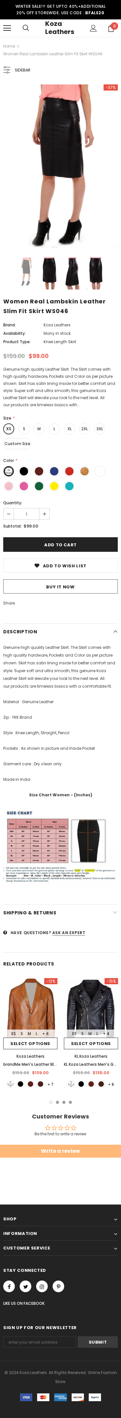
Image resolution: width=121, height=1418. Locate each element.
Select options (30, 1044)
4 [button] (70, 1102)
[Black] (20, 1084)
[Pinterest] (58, 1286)
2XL (84, 428)
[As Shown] (10, 1084)
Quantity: (12, 503)
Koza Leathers (59, 27)
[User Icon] (93, 28)
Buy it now (60, 587)
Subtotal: (12, 526)
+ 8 (111, 1084)
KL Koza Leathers (91, 1056)
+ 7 (50, 1084)
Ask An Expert (69, 932)
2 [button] (57, 1102)
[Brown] (30, 1084)
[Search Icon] (26, 28)
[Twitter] (25, 1286)
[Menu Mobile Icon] (7, 28)
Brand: (9, 325)
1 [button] (51, 1102)
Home (9, 46)
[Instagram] (42, 1286)
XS (8, 428)
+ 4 (45, 1033)
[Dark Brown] (40, 1084)
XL (69, 428)
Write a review (60, 1151)
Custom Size (17, 443)
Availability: (14, 333)
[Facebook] (9, 1286)
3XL (99, 428)
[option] (60, 166)
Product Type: (17, 341)
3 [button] (64, 1102)
